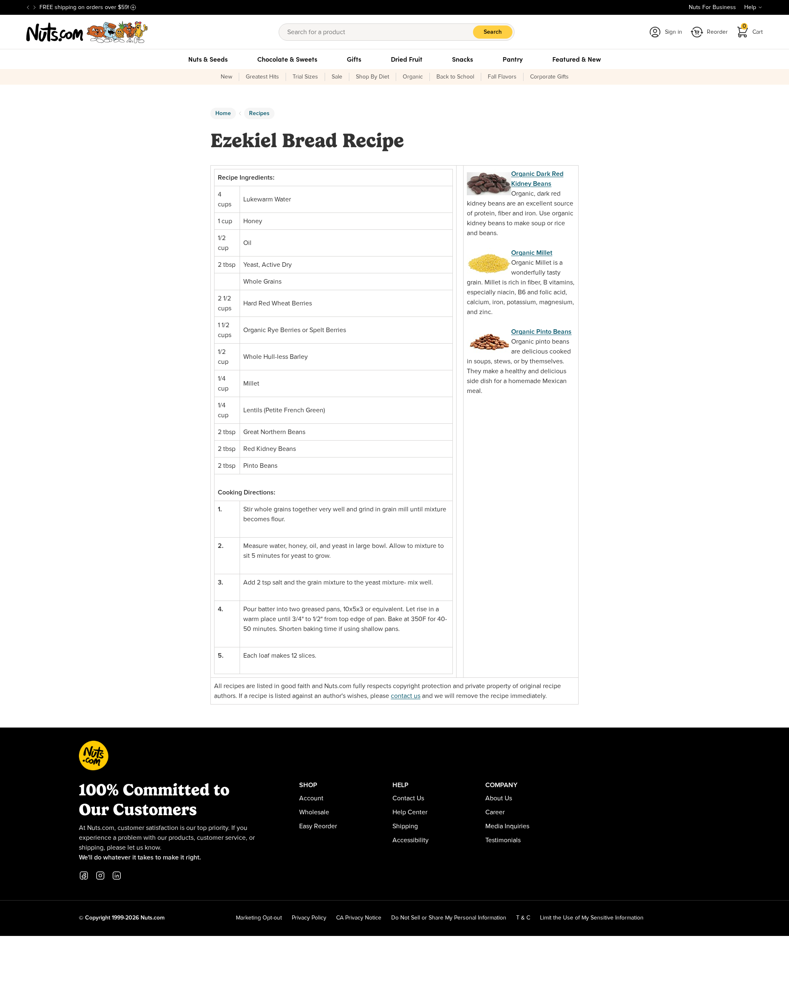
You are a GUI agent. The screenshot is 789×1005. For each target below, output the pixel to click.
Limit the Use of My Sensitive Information (592, 918)
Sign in (673, 32)
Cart (753, 29)
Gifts (354, 59)
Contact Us (408, 798)
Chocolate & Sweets (287, 59)
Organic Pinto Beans (541, 331)
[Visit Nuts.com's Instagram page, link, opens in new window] (100, 875)
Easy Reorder (318, 826)
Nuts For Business (712, 7)
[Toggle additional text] (133, 7)
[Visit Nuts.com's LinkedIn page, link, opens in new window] (117, 875)
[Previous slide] (28, 7)
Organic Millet (531, 253)
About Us (498, 798)
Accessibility (410, 840)
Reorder (717, 32)
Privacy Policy (309, 918)
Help (750, 7)
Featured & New (576, 59)
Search (493, 32)
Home (223, 113)
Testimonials (503, 840)
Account (311, 798)
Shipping (405, 826)
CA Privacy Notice (358, 918)
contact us (405, 696)
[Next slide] (34, 7)
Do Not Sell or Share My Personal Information (448, 918)
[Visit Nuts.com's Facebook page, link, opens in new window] (84, 875)
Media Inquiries (507, 826)
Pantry (513, 59)
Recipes (259, 113)
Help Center (409, 812)
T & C (523, 918)
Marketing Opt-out (259, 918)
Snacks (462, 59)
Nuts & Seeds (208, 59)
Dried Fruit (406, 59)
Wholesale (314, 812)
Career (495, 812)
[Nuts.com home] (87, 32)
